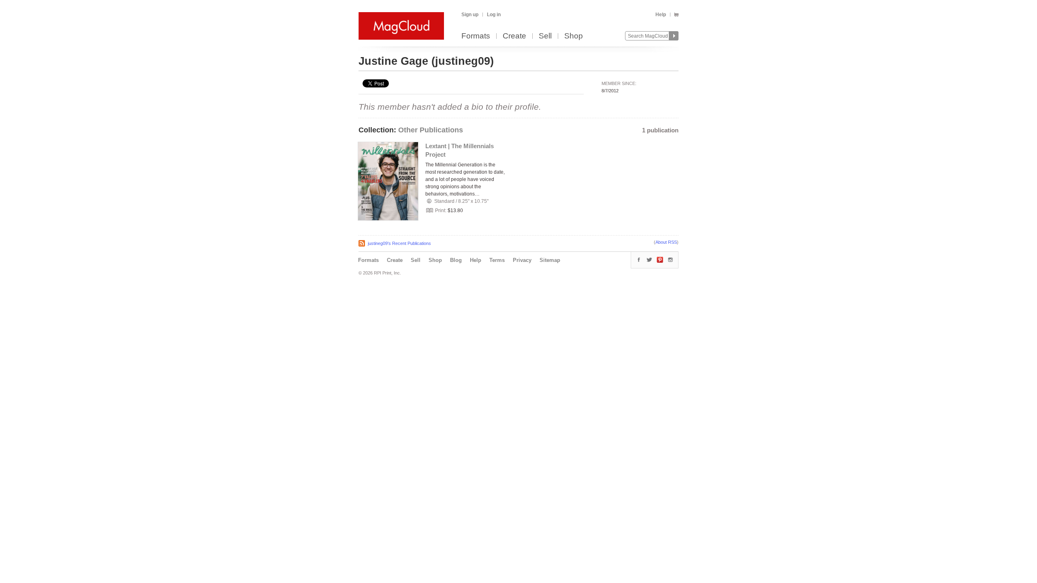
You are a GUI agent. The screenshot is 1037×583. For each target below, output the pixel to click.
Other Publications (430, 130)
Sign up (469, 14)
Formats (475, 36)
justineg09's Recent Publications (399, 243)
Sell (545, 36)
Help (660, 14)
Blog (456, 260)
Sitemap (550, 260)
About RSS (666, 242)
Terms (497, 260)
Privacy (522, 260)
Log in (494, 14)
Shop (573, 36)
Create (514, 36)
